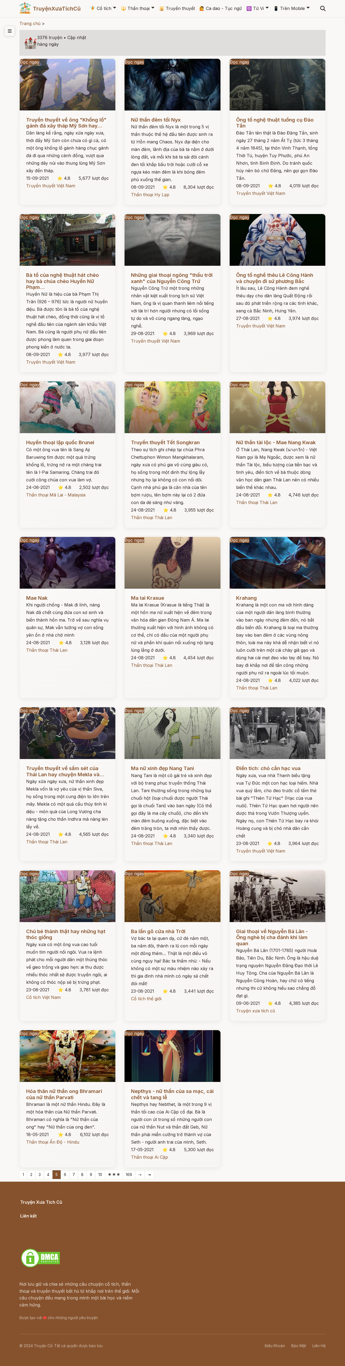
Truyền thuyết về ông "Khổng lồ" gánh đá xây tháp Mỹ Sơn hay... (66, 123)
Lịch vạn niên (34, 1221)
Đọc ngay (29, 62)
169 (129, 1174)
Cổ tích (100, 8)
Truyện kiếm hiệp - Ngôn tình (50, 1236)
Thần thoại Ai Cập (149, 1157)
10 (100, 1174)
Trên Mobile (289, 8)
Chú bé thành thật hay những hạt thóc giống (65, 934)
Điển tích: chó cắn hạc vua (268, 768)
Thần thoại (135, 8)
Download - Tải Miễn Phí (45, 1242)
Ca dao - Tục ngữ (220, 8)
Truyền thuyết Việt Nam (50, 185)
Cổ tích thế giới (146, 998)
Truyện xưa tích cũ (255, 1010)
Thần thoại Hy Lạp (150, 194)
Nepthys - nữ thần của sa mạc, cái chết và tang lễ (172, 1094)
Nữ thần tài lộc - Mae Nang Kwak (276, 442)
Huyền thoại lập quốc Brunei (60, 442)
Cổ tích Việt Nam (43, 997)
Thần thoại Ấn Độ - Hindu (52, 1142)
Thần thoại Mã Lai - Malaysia (55, 495)
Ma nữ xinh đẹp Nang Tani (162, 768)
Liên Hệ (319, 1345)
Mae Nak (36, 598)
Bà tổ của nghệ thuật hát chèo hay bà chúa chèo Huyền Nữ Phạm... (62, 281)
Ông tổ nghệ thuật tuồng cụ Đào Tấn (275, 123)
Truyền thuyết (177, 8)
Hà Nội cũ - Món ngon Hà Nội (51, 1229)
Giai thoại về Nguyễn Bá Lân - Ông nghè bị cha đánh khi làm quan (272, 937)
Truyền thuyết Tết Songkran (165, 442)
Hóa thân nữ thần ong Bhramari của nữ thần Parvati (64, 1094)
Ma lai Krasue (147, 598)
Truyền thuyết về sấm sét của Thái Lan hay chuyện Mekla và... (65, 771)
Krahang (246, 598)
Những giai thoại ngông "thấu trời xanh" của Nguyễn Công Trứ (172, 278)
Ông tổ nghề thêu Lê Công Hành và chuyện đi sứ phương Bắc (274, 278)
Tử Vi (255, 8)
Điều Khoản (275, 1345)
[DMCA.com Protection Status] (40, 1266)
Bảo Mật (298, 1345)
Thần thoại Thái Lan (151, 517)
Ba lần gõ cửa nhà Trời (158, 931)
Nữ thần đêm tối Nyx (156, 120)
